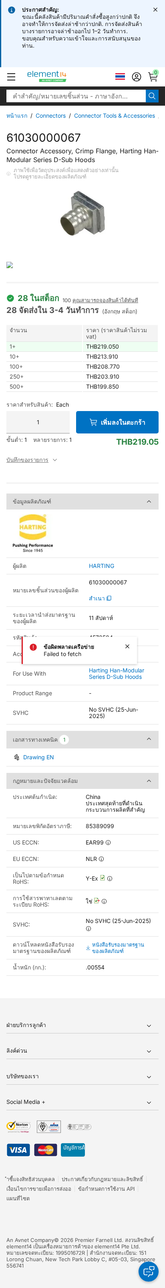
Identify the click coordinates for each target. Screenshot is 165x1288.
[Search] (152, 96)
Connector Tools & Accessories (114, 115)
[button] (11, 76)
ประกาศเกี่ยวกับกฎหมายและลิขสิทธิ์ (102, 1179)
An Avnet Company (30, 1240)
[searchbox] (76, 96)
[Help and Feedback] (149, 1272)
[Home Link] (61, 76)
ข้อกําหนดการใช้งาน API (106, 1189)
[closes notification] (155, 9)
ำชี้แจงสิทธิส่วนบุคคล (30, 1179)
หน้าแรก (16, 115)
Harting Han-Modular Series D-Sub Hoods (116, 673)
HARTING (101, 566)
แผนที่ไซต (18, 1198)
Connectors (51, 115)
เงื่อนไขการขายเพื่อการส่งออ (38, 1189)
